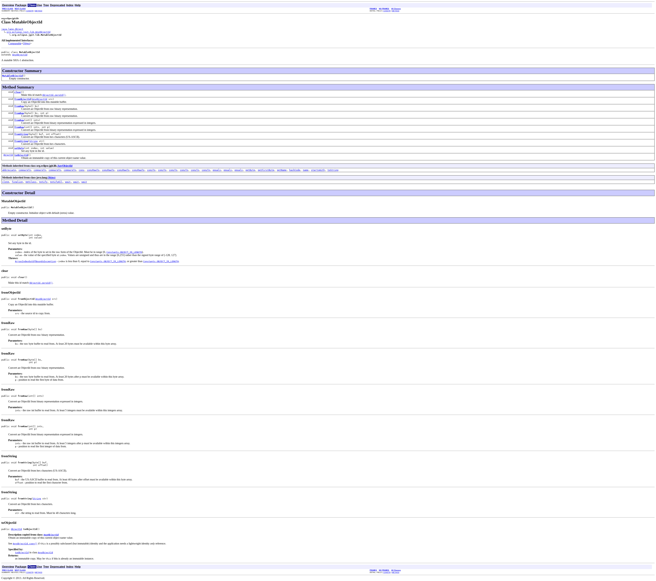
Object (26, 43)
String (33, 141)
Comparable (14, 43)
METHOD (38, 11)
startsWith (318, 170)
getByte (250, 170)
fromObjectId (22, 99)
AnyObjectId (19, 54)
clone (5, 182)
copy (81, 170)
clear (17, 92)
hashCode (294, 170)
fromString (21, 134)
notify (43, 182)
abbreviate (9, 170)
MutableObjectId (12, 75)
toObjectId (21, 155)
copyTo (151, 170)
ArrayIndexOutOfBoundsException (35, 261)
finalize (17, 182)
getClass (30, 182)
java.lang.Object (12, 29)
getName (281, 170)
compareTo (25, 170)
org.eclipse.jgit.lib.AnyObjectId (28, 32)
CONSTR (29, 11)
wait (68, 182)
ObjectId (8, 155)
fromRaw (19, 106)
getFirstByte (266, 170)
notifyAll (56, 182)
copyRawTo (93, 170)
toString (332, 170)
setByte (19, 148)
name (305, 170)
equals (217, 170)
